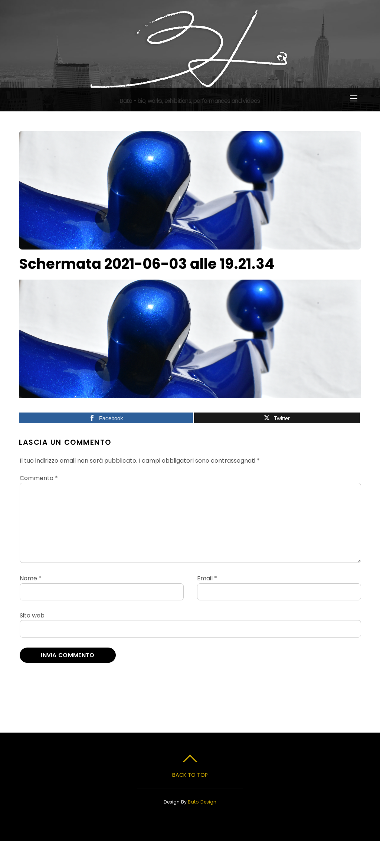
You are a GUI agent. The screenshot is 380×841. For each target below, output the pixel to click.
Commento (39, 478)
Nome (31, 578)
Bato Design (202, 802)
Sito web (32, 615)
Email (207, 578)
